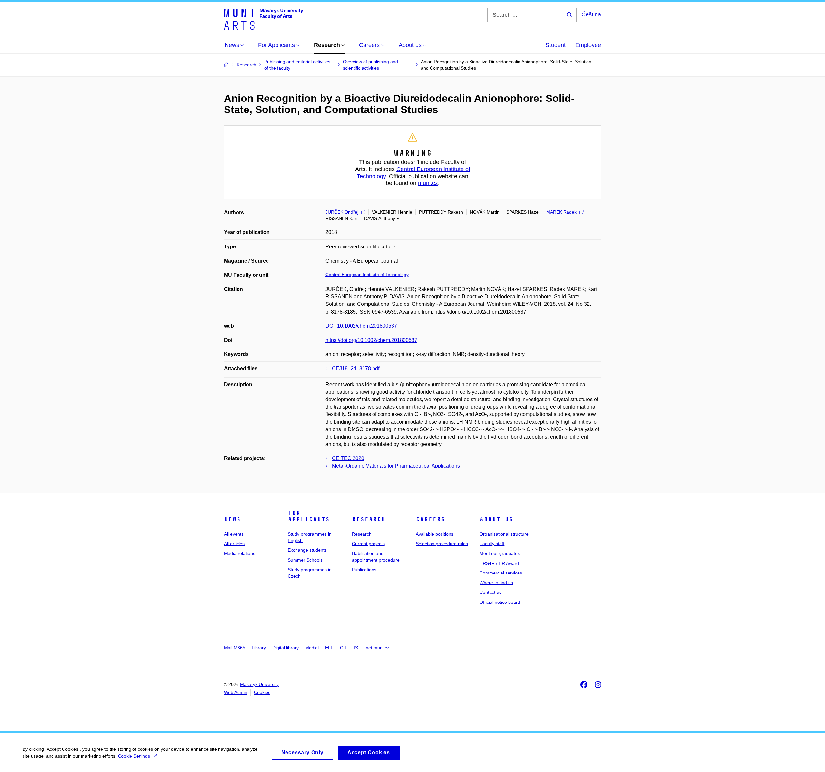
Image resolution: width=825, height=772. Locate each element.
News (232, 519)
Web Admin (235, 692)
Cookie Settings (134, 755)
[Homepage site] (263, 19)
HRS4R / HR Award (499, 563)
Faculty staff (492, 543)
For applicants (309, 516)
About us (496, 519)
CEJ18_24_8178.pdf (355, 368)
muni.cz (428, 183)
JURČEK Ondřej (341, 212)
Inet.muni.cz (376, 647)
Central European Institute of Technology (367, 274)
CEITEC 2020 (348, 458)
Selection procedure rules (442, 543)
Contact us (490, 592)
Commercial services (501, 572)
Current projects (368, 543)
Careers (430, 519)
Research (368, 519)
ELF (329, 647)
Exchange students (307, 550)
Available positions (434, 533)
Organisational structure (504, 533)
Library (259, 647)
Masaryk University (259, 684)
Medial (312, 647)
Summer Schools (305, 560)
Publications (364, 569)
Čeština (591, 14)
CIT (343, 647)
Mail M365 (234, 647)
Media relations (239, 553)
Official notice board (500, 602)
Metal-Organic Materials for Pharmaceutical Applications (396, 465)
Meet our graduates (500, 553)
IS (356, 647)
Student (556, 45)
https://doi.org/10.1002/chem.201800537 (371, 340)
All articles (234, 543)
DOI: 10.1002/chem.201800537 (361, 326)
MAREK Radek (561, 212)
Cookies (262, 692)
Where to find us (496, 582)
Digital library (285, 647)
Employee (588, 45)
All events (234, 533)
